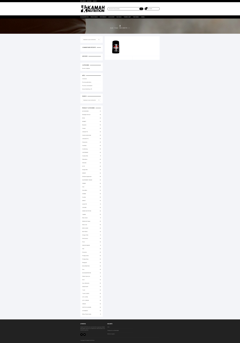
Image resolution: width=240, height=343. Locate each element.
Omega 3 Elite (85, 235)
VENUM (84, 303)
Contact (95, 1)
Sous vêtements (85, 283)
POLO (83, 241)
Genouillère (84, 190)
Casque (84, 128)
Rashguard (84, 262)
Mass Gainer (85, 217)
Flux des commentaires (87, 85)
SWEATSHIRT (85, 286)
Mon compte (83, 1)
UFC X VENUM (85, 300)
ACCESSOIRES (111, 16)
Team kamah (136, 16)
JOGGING (84, 207)
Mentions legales (111, 333)
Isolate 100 (84, 204)
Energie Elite (85, 169)
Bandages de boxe (86, 114)
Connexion (84, 78)
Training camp (127, 16)
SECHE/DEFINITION (84, 16)
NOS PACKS (119, 16)
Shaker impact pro (86, 276)
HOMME (84, 193)
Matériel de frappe (86, 221)
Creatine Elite (85, 155)
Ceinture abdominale (86, 135)
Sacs (83, 269)
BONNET (84, 121)
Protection (84, 252)
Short (83, 279)
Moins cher (84, 224)
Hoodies (84, 197)
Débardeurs (84, 159)
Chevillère (84, 145)
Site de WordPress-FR (87, 89)
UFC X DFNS (85, 297)
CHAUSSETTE (85, 138)
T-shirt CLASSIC (85, 293)
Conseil (143, 16)
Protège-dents (85, 255)
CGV (108, 327)
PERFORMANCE (103, 16)
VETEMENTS (85, 310)
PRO (83, 248)
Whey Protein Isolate (86, 314)
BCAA (83, 118)
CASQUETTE (85, 131)
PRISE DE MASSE (94, 16)
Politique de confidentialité (113, 330)
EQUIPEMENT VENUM (87, 180)
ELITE (83, 166)
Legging (84, 214)
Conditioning (85, 149)
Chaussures (84, 142)
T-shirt (83, 290)
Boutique (89, 1)
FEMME (84, 183)
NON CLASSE (85, 228)
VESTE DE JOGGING (86, 307)
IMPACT (84, 200)
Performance (85, 238)
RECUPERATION (85, 266)
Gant (83, 186)
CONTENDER (85, 152)
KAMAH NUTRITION (86, 211)
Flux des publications (86, 82)
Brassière (84, 124)
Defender (84, 162)
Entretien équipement (86, 176)
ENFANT (84, 173)
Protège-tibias (85, 259)
